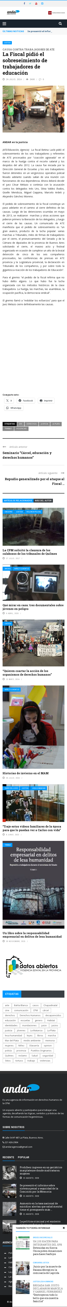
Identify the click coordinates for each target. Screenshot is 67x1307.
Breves (8, 569)
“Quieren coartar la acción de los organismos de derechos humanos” (27, 672)
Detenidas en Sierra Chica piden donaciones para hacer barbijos (47, 1248)
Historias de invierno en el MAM (26, 773)
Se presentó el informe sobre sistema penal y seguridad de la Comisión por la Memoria (39, 1188)
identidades (11, 1025)
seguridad (47, 1055)
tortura (19, 1060)
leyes (29, 1035)
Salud (49, 1237)
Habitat (51, 1020)
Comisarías (37, 1263)
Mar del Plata (12, 1040)
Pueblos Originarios (41, 1050)
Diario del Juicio (11, 788)
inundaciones (29, 1025)
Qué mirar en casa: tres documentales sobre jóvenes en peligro (33, 607)
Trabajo (8, 845)
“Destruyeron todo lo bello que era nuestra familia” (48, 1293)
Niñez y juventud (21, 569)
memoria (50, 1040)
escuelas (25, 1020)
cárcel (46, 1010)
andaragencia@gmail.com (18, 1146)
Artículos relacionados (18, 500)
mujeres (9, 1045)
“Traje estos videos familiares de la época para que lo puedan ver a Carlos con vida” (32, 828)
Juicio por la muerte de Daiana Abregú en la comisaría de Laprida (47, 1269)
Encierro (8, 512)
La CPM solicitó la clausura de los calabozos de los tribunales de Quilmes (30, 552)
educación (10, 1020)
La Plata (56, 424)
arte (7, 1005)
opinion (48, 1045)
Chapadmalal (50, 1005)
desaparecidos (53, 1015)
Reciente (8, 1157)
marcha (52, 1035)
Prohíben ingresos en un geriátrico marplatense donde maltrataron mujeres (41, 1170)
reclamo (22, 1055)
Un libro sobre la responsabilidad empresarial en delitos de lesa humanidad (32, 935)
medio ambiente (32, 1040)
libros (40, 1035)
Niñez (21, 1045)
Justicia (7, 43)
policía (8, 1050)
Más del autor (43, 500)
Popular (23, 1157)
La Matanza (36, 1030)
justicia (44, 424)
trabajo (8, 428)
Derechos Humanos (30, 1015)
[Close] (63, 1228)
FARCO (12, 1262)
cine (7, 1010)
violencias (21, 428)
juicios (55, 1025)
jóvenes (21, 1030)
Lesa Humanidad (39, 788)
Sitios (8, 1060)
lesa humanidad (13, 1035)
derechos (31, 424)
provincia (21, 1050)
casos (35, 1005)
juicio (44, 1025)
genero (38, 1020)
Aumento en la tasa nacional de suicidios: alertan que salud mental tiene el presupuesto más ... (41, 1206)
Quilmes (9, 1055)
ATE (20, 424)
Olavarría (34, 1045)
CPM (35, 1010)
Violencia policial (33, 512)
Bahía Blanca (21, 1005)
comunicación (21, 1010)
